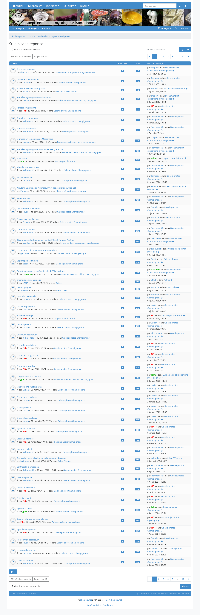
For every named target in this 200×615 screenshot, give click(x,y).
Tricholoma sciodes (26, 366)
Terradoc (27, 82)
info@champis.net (113, 599)
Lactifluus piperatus (26, 306)
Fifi (24, 110)
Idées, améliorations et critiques (71, 191)
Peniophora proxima (26, 107)
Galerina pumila (24, 477)
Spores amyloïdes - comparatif (31, 88)
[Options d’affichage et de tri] (13, 571)
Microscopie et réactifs (66, 91)
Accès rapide (18, 28)
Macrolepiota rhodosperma (29, 386)
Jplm (22, 161)
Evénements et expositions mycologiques (75, 72)
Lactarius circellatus (26, 487)
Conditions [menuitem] (108, 605)
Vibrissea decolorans (26, 128)
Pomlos (23, 191)
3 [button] (163, 56)
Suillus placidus (24, 407)
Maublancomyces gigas (28, 167)
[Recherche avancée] (188, 49)
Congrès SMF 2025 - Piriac (29, 376)
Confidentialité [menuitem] (94, 605)
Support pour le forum (64, 161)
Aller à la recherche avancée (26, 49)
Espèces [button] (35, 5)
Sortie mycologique (26, 69)
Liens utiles (61, 290)
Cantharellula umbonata (28, 466)
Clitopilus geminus (25, 498)
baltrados (24, 461)
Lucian (26, 309)
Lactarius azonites (25, 438)
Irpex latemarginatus (26, 529)
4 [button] (168, 56)
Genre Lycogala (24, 287)
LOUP (25, 283)
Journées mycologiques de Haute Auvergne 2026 (40, 149)
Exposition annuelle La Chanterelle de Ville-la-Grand (41, 271)
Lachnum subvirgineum (28, 79)
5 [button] (172, 56)
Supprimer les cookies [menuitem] (149, 593)
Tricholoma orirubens (27, 397)
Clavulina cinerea (25, 560)
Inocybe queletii (24, 449)
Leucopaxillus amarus (27, 550)
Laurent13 (27, 553)
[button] (149, 56)
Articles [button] (53, 5)
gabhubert (25, 253)
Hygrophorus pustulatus (28, 208)
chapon (23, 72)
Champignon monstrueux (29, 279)
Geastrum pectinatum (27, 334)
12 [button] (183, 56)
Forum (32, 593)
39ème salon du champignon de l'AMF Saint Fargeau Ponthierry (47, 239)
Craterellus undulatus (27, 417)
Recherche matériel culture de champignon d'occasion (42, 458)
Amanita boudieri (25, 177)
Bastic (25, 263)
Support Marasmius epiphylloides (32, 519)
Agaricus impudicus (26, 428)
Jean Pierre (28, 242)
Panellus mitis (23, 198)
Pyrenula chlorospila (26, 296)
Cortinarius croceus (26, 229)
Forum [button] (70, 5)
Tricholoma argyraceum (28, 355)
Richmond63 (29, 121)
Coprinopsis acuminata (27, 260)
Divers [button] (83, 5)
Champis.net (21, 593)
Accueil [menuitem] (19, 5)
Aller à (184, 586)
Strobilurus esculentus (27, 118)
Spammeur (22, 158)
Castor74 (27, 274)
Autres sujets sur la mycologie (72, 253)
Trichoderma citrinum (27, 345)
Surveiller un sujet (25, 315)
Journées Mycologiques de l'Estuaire (33, 97)
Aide (46, 28)
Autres (59, 283)
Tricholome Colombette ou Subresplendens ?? (38, 250)
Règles (34, 28)
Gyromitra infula (24, 508)
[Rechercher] (182, 49)
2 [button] (158, 56)
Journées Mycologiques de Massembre (35, 138)
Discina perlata (24, 324)
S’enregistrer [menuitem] (166, 28)
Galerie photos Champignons (72, 82)
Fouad (25, 91)
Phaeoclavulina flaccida (28, 219)
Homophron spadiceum (28, 539)
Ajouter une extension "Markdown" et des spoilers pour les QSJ (46, 187)
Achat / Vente (64, 461)
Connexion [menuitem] (182, 28)
